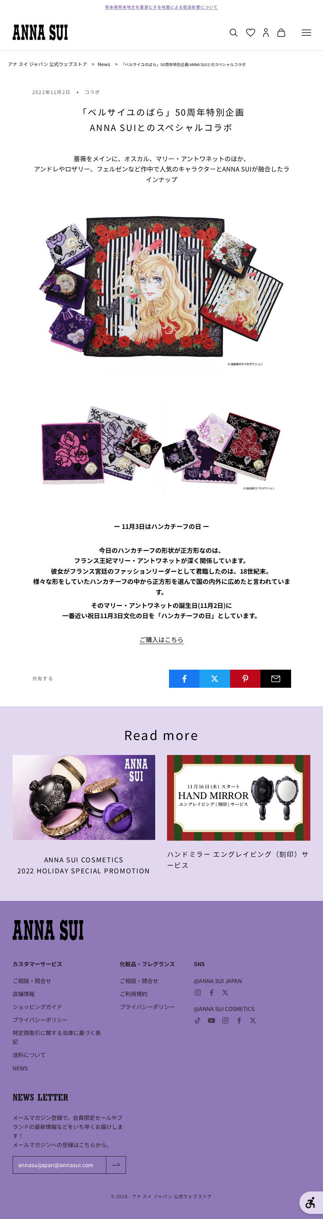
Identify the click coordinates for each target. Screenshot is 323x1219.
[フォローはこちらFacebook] (211, 992)
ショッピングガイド (37, 1007)
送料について (29, 1055)
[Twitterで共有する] (215, 678)
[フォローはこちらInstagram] (198, 992)
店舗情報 (24, 994)
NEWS (20, 1068)
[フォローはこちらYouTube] (211, 1020)
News (104, 64)
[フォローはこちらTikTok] (198, 1020)
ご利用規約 (133, 994)
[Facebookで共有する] (184, 678)
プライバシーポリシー (40, 1020)
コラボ (92, 91)
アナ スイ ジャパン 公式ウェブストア (47, 64)
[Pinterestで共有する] (245, 678)
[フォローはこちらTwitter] (225, 992)
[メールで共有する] (276, 678)
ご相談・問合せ (32, 981)
